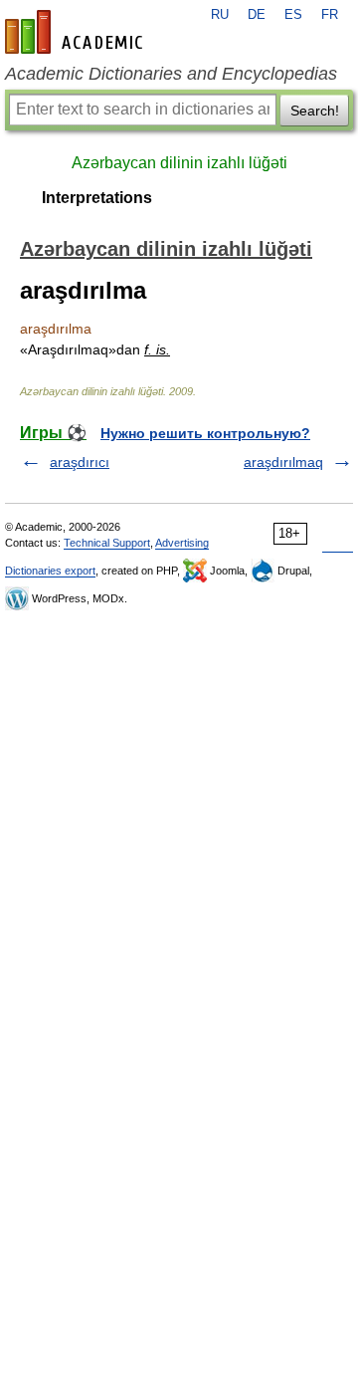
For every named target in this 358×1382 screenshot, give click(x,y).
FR (329, 15)
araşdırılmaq (283, 462)
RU (220, 15)
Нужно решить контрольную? (205, 433)
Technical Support (107, 543)
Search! (314, 110)
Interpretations (97, 197)
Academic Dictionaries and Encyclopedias (171, 74)
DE (257, 15)
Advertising (182, 543)
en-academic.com (76, 32)
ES (293, 15)
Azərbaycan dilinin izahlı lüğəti (179, 162)
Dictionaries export (50, 570)
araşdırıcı (79, 462)
